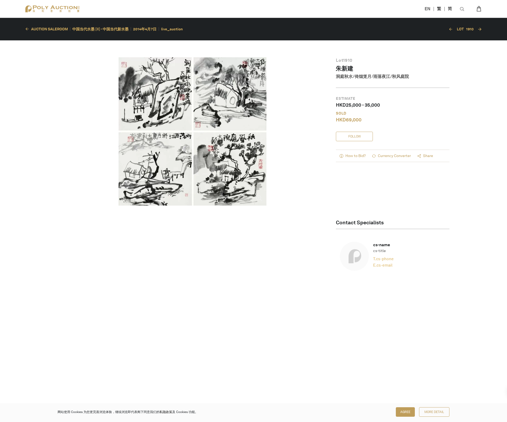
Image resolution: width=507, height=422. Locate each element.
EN (427, 8)
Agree (405, 412)
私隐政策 (165, 412)
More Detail (434, 412)
